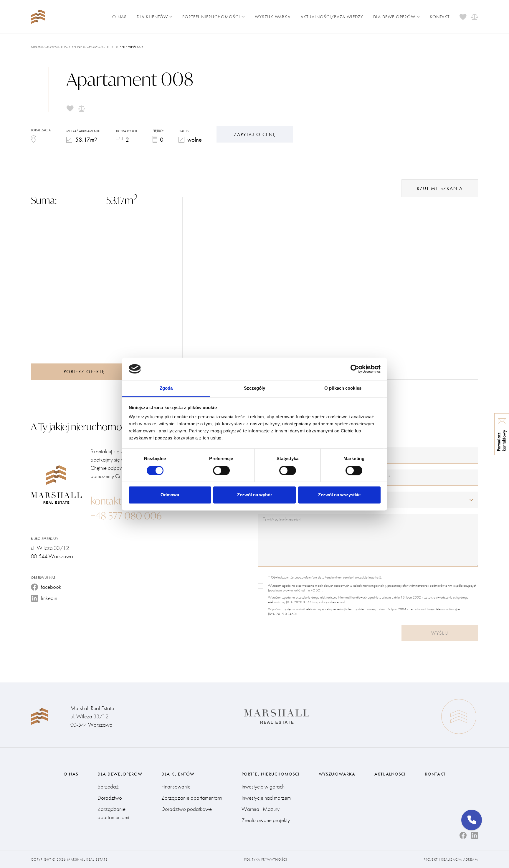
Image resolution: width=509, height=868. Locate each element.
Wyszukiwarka (272, 17)
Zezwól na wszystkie (339, 494)
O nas (119, 17)
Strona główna (45, 46)
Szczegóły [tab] (254, 388)
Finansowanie (176, 786)
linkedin (49, 598)
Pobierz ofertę (84, 371)
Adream (470, 859)
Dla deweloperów (394, 17)
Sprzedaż (108, 786)
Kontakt (439, 17)
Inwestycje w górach (263, 786)
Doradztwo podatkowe (186, 809)
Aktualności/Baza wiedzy (331, 17)
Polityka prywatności (265, 859)
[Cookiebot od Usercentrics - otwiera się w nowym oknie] (355, 368)
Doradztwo (109, 797)
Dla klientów (152, 17)
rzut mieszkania (440, 188)
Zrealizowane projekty (266, 820)
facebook (51, 587)
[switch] (221, 470)
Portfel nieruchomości (211, 17)
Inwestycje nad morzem (266, 797)
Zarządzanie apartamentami (113, 813)
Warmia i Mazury (261, 809)
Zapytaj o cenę (255, 134)
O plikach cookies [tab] (342, 388)
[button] (471, 820)
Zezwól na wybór (254, 494)
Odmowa (170, 494)
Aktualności (390, 774)
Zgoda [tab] (166, 388)
